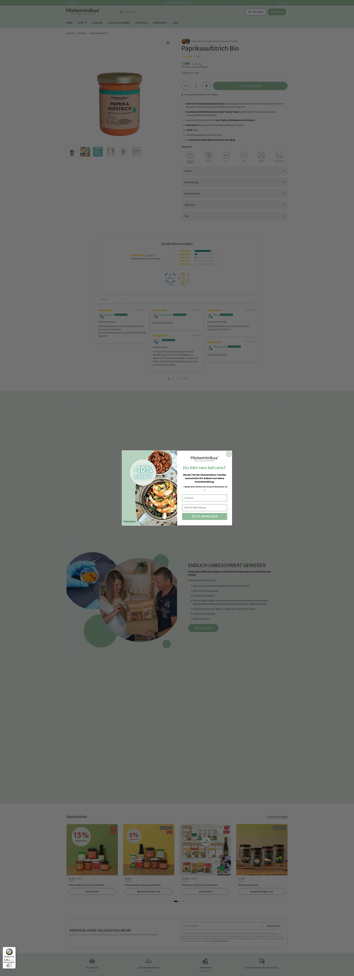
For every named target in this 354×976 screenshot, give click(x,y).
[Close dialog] (228, 453)
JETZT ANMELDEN (204, 516)
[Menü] (14, 948)
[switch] (9, 965)
